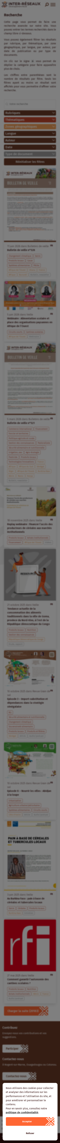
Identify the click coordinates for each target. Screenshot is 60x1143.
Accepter (27, 1121)
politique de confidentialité (22, 1112)
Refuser (30, 1133)
